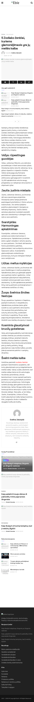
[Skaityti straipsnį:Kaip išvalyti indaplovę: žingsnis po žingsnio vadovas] (5, 95)
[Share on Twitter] (13, 82)
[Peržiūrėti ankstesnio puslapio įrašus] (15, 121)
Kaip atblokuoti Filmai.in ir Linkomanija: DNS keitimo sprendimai (19, 545)
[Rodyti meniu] (2, 3)
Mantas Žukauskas (12, 468)
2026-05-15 (14, 556)
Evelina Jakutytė (16, 53)
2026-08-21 (18, 116)
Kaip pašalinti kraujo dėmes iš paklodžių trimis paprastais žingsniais (21, 102)
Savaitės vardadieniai (8, 652)
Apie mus (4, 671)
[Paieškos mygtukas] (32, 3)
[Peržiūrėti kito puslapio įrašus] (18, 121)
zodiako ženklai (22, 362)
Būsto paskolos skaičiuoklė (10, 649)
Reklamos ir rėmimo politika (10, 682)
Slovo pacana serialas (17, 554)
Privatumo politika (7, 679)
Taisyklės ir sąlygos (7, 687)
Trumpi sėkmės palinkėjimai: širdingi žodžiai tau (19, 562)
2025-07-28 (8, 55)
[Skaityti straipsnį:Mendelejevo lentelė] (5, 571)
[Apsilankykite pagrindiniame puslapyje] (17, 2)
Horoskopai (9, 34)
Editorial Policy (6, 685)
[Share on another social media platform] (29, 82)
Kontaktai (4, 674)
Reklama (4, 677)
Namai (6, 460)
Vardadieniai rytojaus (8, 655)
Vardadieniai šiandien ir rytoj (10, 660)
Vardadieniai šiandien (8, 657)
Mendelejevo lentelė (17, 569)
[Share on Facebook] (5, 82)
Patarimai (4, 523)
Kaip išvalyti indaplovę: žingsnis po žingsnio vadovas (22, 94)
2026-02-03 (14, 550)
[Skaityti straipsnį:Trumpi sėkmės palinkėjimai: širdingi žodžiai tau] (5, 563)
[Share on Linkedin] (21, 82)
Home (3, 34)
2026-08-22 (15, 97)
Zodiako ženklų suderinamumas (11, 663)
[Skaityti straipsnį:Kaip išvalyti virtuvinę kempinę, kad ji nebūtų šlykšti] (17, 513)
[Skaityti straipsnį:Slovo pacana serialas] (5, 556)
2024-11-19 (14, 565)
